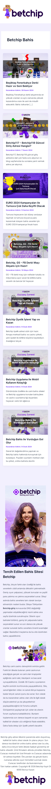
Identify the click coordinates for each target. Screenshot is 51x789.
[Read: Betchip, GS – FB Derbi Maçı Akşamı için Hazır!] (25, 245)
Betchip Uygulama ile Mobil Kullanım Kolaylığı (22, 381)
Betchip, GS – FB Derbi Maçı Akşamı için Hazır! (23, 264)
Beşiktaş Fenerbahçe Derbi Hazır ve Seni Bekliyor (22, 84)
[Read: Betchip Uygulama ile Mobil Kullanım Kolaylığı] (25, 362)
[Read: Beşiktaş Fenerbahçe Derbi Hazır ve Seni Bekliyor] (25, 65)
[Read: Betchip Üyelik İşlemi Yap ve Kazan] (25, 302)
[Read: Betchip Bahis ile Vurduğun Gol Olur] (25, 422)
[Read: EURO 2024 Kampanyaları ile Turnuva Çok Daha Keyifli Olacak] (25, 185)
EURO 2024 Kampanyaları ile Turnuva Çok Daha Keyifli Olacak (25, 204)
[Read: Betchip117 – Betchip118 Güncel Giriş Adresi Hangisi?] (25, 125)
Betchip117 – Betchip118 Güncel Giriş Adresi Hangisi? (25, 144)
